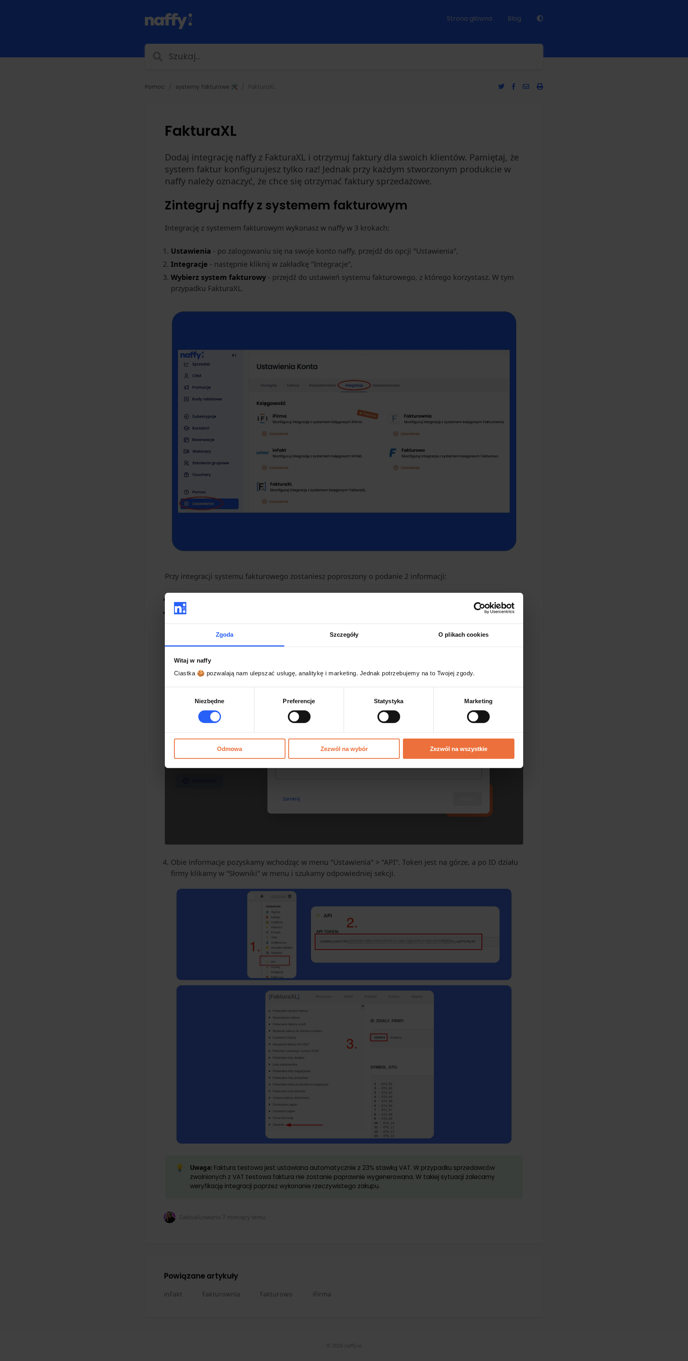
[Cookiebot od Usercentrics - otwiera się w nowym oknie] (479, 608)
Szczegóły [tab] (344, 634)
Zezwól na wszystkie (458, 748)
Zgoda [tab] (225, 634)
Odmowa (229, 748)
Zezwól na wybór (344, 748)
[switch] (299, 716)
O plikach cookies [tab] (463, 634)
